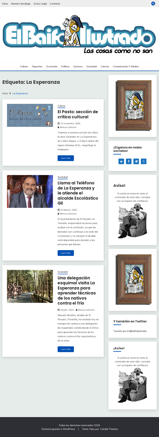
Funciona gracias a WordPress (58, 428)
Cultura (24, 66)
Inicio (5, 3)
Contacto (55, 3)
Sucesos (78, 66)
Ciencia (105, 66)
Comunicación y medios (126, 66)
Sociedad (91, 66)
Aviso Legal (40, 3)
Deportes (37, 66)
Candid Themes (109, 428)
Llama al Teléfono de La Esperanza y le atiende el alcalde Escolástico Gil (78, 193)
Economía (51, 66)
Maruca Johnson (68, 127)
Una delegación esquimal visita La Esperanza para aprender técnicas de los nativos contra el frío (77, 290)
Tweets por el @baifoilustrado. (130, 331)
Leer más (65, 158)
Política (65, 66)
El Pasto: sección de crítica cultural (78, 114)
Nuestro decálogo (21, 3)
